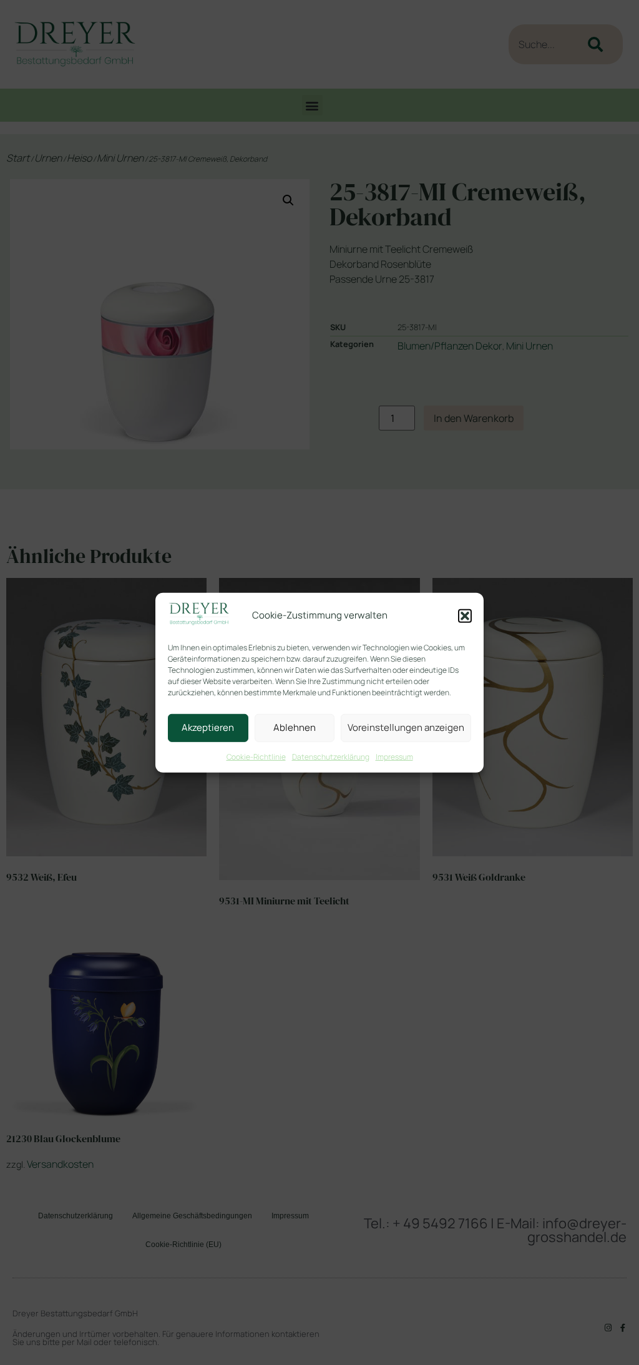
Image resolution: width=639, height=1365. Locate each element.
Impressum (394, 756)
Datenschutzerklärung (330, 756)
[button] (465, 616)
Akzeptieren (208, 727)
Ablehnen (294, 727)
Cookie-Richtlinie (256, 756)
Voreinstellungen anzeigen (406, 727)
